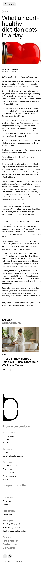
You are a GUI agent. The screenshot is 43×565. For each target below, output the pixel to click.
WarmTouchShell (10, 476)
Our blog (7, 537)
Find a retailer (10, 540)
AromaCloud (8, 472)
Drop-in (6, 439)
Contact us (9, 547)
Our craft (6, 504)
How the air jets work (11, 527)
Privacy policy (7, 561)
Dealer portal (10, 544)
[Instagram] (10, 556)
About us (8, 497)
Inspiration (9, 510)
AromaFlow (8, 469)
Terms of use (18, 561)
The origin (7, 501)
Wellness (6, 11)
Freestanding (8, 436)
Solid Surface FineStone (13, 456)
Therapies (8, 520)
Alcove (6, 443)
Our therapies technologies (14, 531)
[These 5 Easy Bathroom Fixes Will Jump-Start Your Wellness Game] (21, 339)
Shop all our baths (14, 485)
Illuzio (5, 479)
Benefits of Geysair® (11, 524)
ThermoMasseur (10, 465)
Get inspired (8, 514)
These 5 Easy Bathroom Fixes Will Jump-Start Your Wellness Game (19, 362)
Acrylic (6, 452)
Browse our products (17, 426)
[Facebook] (5, 556)
